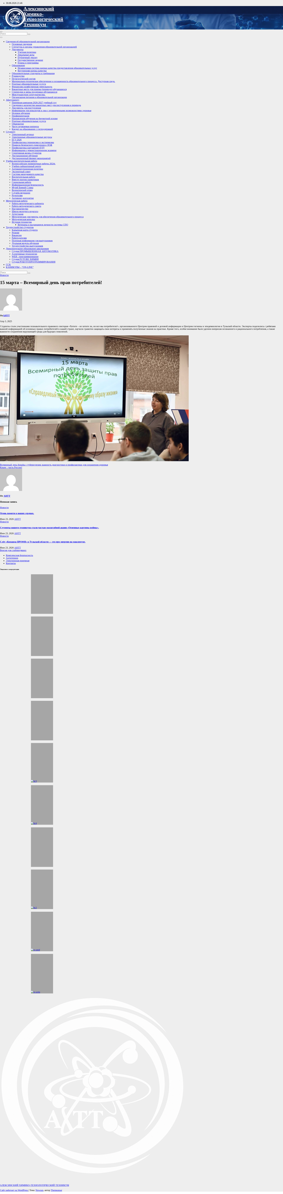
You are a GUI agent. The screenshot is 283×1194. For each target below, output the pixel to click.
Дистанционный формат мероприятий (31, 158)
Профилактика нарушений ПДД (28, 147)
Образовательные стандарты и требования (33, 73)
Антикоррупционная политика (27, 169)
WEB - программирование (25, 256)
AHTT (6, 315)
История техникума (22, 222)
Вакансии (17, 235)
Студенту (10, 132)
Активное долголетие (23, 198)
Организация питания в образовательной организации (39, 97)
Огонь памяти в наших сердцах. (17, 513)
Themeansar (56, 1190)
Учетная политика (27, 52)
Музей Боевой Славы (22, 187)
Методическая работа (16, 201)
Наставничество (20, 209)
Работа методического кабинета (28, 203)
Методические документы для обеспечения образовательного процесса (48, 216)
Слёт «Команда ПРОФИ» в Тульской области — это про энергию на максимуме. (42, 542)
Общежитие (18, 124)
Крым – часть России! (11, 467)
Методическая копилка (23, 219)
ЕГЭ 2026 (17, 139)
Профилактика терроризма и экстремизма (33, 142)
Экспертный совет (21, 171)
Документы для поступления (26, 108)
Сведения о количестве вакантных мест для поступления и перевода (46, 105)
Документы (17, 49)
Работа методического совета (26, 206)
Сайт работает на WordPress (14, 1190)
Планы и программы (28, 62)
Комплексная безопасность (19, 555)
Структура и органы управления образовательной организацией (44, 47)
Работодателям (19, 238)
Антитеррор (12, 558)
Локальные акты (26, 55)
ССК (8, 264)
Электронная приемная (17, 560)
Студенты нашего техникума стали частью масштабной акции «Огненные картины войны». (49, 527)
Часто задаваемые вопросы (25, 126)
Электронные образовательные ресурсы (32, 137)
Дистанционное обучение (25, 155)
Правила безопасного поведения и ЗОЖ (32, 145)
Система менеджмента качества (28, 174)
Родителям (17, 195)
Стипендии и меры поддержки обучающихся (34, 92)
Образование (18, 65)
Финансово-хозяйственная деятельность (32, 86)
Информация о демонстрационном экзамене (34, 150)
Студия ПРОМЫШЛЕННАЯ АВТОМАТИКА (35, 251)
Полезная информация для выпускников (32, 240)
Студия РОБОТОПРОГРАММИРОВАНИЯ (33, 262)
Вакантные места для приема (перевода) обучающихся (39, 89)
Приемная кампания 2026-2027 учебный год (34, 102)
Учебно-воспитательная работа (21, 161)
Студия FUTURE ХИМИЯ (25, 259)
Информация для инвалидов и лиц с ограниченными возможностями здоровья (51, 110)
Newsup (39, 1190)
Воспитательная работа (23, 177)
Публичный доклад (27, 57)
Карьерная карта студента (25, 230)
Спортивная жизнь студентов (26, 153)
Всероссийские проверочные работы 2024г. (34, 163)
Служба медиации (21, 193)
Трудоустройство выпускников (27, 246)
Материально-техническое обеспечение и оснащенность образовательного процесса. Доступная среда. (63, 81)
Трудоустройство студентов (20, 227)
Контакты (11, 563)
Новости (4, 275)
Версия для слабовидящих (13, 550)
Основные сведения (22, 44)
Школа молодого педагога (25, 211)
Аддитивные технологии (24, 254)
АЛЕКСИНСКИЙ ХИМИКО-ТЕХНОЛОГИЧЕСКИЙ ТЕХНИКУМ (43, 16)
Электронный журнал (23, 134)
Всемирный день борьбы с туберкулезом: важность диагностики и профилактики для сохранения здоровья (54, 465)
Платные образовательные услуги (29, 84)
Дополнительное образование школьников (27, 248)
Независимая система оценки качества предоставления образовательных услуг (57, 68)
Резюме (15, 232)
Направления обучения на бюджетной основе (35, 118)
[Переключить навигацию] (1, 31)
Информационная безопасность (28, 185)
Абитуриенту (12, 100)
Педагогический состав (24, 78)
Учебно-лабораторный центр (26, 166)
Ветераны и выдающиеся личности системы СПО (43, 224)
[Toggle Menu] (1, 37)
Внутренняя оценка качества (32, 70)
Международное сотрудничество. (28, 94)
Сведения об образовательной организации (28, 41)
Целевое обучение (21, 113)
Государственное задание (30, 60)
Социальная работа (21, 182)
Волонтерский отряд (22, 190)
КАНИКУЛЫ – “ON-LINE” (20, 267)
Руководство (18, 76)
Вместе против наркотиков (25, 179)
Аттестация (17, 214)
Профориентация (20, 116)
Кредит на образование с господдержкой (32, 129)
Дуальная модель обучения (25, 243)
